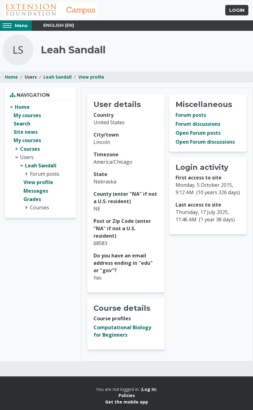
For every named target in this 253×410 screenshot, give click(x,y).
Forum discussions (198, 124)
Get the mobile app (126, 402)
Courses (30, 149)
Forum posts (191, 115)
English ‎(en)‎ (58, 25)
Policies (126, 395)
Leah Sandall (58, 77)
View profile (91, 77)
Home (11, 77)
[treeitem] (40, 157)
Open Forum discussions (205, 141)
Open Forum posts (198, 132)
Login (236, 10)
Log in (149, 389)
